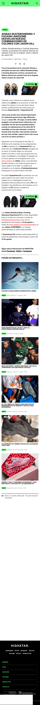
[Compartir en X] (20, 63)
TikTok (17, 650)
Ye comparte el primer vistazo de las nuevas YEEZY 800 (20, 444)
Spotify (18, 653)
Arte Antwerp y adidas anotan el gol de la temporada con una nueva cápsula (19, 366)
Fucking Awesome (17, 496)
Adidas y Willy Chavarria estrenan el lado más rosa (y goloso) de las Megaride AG (19, 482)
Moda (5, 30)
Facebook (11, 251)
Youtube (12, 653)
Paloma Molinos (8, 59)
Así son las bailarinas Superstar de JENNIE (19, 291)
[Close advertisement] (30, 696)
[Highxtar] (20, 3)
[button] (3, 3)
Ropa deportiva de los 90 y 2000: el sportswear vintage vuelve (16, 328)
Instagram (27, 251)
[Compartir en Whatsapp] (24, 63)
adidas (6, 496)
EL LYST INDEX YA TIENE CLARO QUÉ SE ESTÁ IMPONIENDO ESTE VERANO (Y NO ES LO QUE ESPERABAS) (18, 405)
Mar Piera (9, 333)
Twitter (19, 251)
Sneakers (8, 498)
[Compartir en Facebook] (15, 63)
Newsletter (27, 653)
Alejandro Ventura (12, 372)
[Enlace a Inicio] (20, 646)
